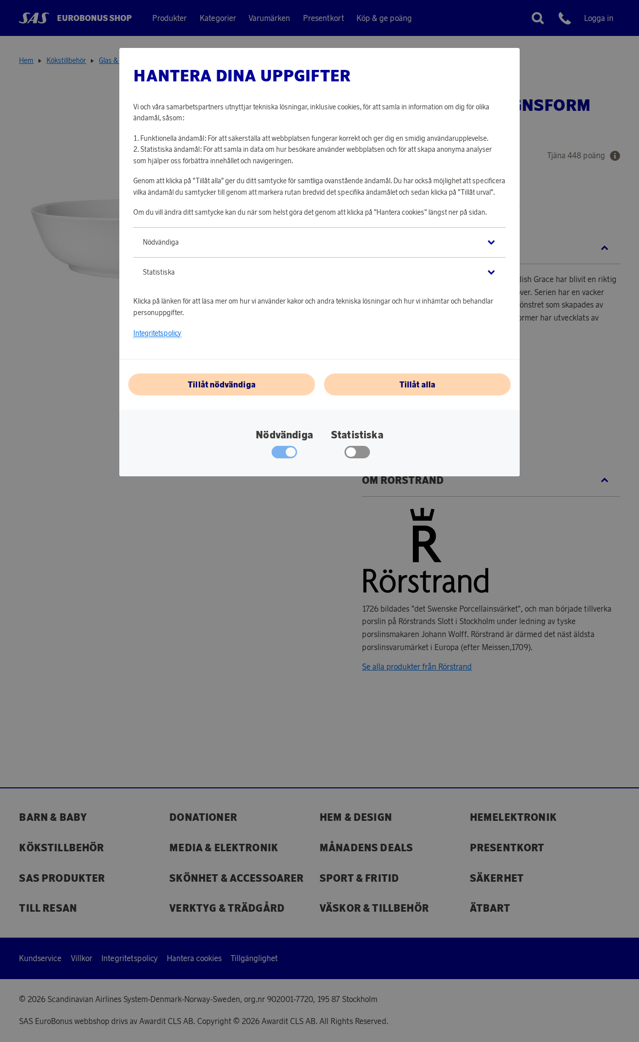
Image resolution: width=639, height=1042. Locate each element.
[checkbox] (357, 454)
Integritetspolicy (157, 333)
